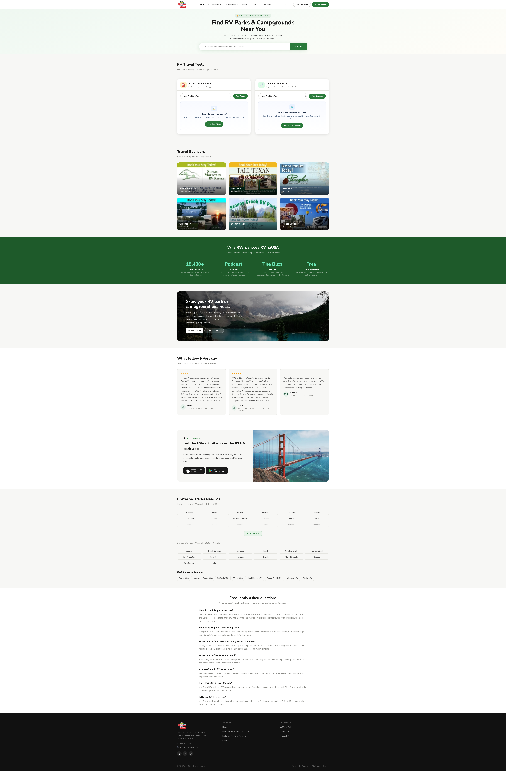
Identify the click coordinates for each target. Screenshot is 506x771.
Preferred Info (232, 4)
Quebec (317, 557)
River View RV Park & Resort (197, 408)
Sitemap (326, 766)
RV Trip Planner (215, 4)
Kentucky (316, 524)
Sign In (287, 4)
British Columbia (214, 551)
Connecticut (189, 518)
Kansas (291, 524)
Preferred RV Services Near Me (235, 731)
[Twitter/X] (191, 753)
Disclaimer (316, 766)
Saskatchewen (189, 563)
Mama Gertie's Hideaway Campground (252, 408)
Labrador (240, 551)
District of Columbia (240, 518)
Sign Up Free (320, 4)
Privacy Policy (285, 736)
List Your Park (302, 4)
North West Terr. (189, 557)
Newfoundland (317, 551)
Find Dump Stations (292, 125)
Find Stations (317, 96)
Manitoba (265, 551)
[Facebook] (179, 753)
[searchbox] (247, 46)
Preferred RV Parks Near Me (234, 736)
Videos (245, 4)
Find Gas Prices (214, 124)
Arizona (240, 512)
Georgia (291, 518)
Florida (266, 518)
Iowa (266, 524)
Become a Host (194, 330)
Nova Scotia (214, 557)
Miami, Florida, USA (254, 578)
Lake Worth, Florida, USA (203, 578)
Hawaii (316, 518)
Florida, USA (184, 578)
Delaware (215, 518)
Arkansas (265, 512)
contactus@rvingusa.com (189, 747)
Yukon (215, 563)
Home (201, 4)
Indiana (240, 524)
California (291, 512)
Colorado (316, 512)
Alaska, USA (307, 578)
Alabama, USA (292, 578)
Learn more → (214, 330)
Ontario (266, 557)
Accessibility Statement (301, 766)
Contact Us (266, 4)
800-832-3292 (185, 744)
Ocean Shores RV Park (298, 395)
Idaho (189, 524)
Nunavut (240, 557)
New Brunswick (291, 551)
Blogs (254, 4)
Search (300, 46)
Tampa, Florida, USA (275, 578)
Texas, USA (238, 578)
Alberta (189, 551)
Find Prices (240, 96)
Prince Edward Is (291, 557)
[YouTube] (185, 753)
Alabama (189, 512)
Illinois (214, 524)
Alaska (214, 512)
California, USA (223, 578)
